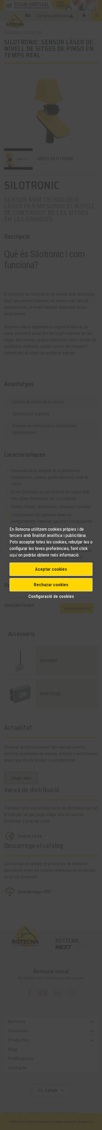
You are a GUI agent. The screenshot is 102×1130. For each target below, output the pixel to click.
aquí (14, 555)
